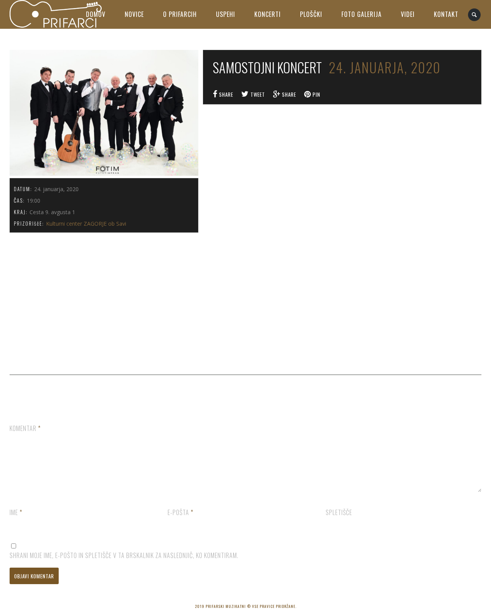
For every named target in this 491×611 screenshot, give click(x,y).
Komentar (25, 428)
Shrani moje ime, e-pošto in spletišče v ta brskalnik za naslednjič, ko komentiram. (124, 555)
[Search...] (474, 14)
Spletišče (339, 512)
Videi (408, 14)
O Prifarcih (180, 14)
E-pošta (180, 512)
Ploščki (311, 14)
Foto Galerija (361, 14)
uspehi (225, 14)
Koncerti (267, 14)
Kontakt (446, 14)
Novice (134, 14)
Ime (16, 512)
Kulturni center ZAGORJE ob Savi (86, 223)
